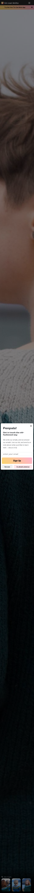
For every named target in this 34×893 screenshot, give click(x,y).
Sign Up (17, 460)
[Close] (31, 426)
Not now (7, 467)
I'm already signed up (22, 467)
